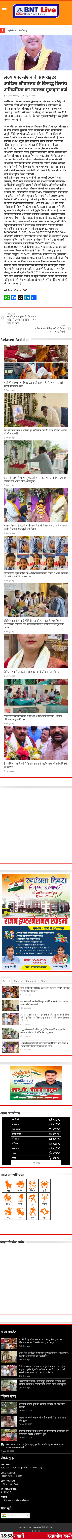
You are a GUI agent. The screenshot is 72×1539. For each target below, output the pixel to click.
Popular (18, 981)
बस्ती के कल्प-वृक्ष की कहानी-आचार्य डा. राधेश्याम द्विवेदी (42, 1405)
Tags (43, 981)
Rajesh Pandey (12, 95)
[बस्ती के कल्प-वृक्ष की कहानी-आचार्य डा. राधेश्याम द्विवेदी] (9, 1408)
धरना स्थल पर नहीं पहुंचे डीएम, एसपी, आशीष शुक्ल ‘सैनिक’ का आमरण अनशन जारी (35, 1446)
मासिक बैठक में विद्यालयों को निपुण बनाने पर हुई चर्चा (49, 328)
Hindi (9, 1515)
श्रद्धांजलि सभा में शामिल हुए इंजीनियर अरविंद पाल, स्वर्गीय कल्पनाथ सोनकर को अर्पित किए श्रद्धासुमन (42, 1031)
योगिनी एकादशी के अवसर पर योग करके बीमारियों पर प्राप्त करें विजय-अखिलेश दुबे (43, 1432)
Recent (6, 981)
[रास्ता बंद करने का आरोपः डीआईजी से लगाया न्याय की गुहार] (9, 1421)
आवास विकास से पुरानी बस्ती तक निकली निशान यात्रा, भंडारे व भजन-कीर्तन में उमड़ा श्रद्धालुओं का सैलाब (36, 527)
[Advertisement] (36, 826)
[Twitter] (35, 1531)
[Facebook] (32, 1531)
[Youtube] (39, 1531)
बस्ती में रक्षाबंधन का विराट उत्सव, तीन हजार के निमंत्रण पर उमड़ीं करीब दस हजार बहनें (40, 1341)
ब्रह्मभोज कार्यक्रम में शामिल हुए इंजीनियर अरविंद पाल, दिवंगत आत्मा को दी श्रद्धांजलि (44, 1354)
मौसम (38, 1163)
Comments (31, 981)
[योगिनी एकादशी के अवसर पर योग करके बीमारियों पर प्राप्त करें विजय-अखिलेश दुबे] (9, 1435)
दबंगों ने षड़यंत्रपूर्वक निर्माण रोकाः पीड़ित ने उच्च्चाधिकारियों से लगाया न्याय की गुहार (22, 318)
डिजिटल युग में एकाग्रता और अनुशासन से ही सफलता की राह (31, 671)
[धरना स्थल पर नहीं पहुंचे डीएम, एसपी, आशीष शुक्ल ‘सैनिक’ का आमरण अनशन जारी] (2, 1444)
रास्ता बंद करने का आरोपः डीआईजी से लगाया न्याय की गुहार (42, 1419)
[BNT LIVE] (36, 10)
